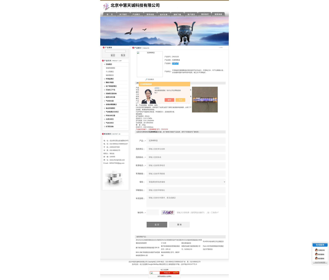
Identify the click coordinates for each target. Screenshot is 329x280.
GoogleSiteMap (153, 264)
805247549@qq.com (117, 163)
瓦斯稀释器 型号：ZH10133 (158, 129)
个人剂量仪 (110, 72)
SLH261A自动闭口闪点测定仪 (213, 241)
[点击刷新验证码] (167, 212)
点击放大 (150, 79)
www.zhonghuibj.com (117, 160)
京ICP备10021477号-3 (189, 264)
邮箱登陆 (172, 264)
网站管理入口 (163, 264)
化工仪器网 (144, 264)
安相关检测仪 (110, 68)
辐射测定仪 (110, 75)
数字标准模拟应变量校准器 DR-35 (147, 248)
